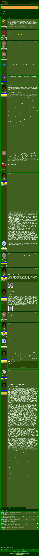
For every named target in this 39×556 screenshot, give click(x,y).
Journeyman (34, 520)
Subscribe (10, 2)
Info (23, 2)
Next (17, 17)
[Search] (38, 3)
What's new (19, 2)
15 (9, 17)
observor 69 (5, 529)
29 (15, 17)
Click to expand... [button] (22, 280)
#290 (37, 173)
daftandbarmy (5, 514)
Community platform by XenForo (19, 551)
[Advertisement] (11, 15)
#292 (37, 253)
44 (22, 524)
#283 (37, 41)
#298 (37, 351)
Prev (2, 17)
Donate (14, 2)
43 (21, 524)
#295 (37, 312)
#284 (37, 52)
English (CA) (8, 549)
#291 (37, 241)
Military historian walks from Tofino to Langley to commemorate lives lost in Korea (12, 520)
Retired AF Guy (5, 517)
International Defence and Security (15, 524)
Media (27, 2)
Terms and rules (25, 549)
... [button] (5, 17)
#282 (37, 30)
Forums (6, 2)
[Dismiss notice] (37, 6)
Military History (13, 514)
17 (12, 17)
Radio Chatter (13, 517)
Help (33, 549)
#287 (37, 85)
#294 (37, 289)
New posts (1, 4)
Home (2, 2)
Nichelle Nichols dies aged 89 (8, 516)
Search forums (6, 4)
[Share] (35, 19)
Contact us (21, 549)
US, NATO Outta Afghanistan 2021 (9, 523)
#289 (37, 162)
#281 (37, 19)
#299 (37, 370)
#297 (37, 339)
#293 (37, 268)
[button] (21, 3)
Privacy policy (30, 549)
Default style (3, 549)
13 (6, 17)
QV (35, 524)
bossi (2, 13)
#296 (37, 323)
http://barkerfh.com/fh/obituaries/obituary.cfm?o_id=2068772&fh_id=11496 (20, 26)
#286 (37, 74)
